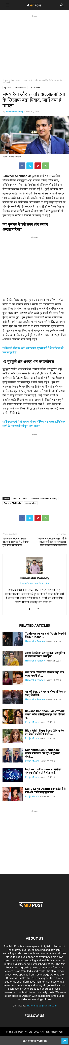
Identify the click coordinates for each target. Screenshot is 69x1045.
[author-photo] (34, 573)
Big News (15, 80)
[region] (34, 50)
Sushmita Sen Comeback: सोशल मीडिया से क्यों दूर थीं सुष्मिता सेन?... (43, 753)
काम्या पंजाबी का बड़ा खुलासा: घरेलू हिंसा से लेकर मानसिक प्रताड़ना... (45, 654)
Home (5, 80)
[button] (8, 5)
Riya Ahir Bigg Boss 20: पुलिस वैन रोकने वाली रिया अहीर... (44, 732)
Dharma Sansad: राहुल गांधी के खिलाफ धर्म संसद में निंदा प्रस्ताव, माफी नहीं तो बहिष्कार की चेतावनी (51, 541)
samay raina (30, 503)
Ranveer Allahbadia (12, 503)
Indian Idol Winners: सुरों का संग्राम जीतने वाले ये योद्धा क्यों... (43, 771)
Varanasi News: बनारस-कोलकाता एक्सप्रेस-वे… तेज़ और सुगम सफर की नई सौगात (16, 541)
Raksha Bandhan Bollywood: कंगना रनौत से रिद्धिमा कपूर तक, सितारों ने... (45, 714)
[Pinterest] (37, 165)
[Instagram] (38, 609)
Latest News (35, 88)
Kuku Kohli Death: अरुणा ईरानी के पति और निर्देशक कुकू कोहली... (45, 790)
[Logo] (34, 928)
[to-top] (64, 1039)
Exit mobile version (34, 1040)
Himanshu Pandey (14, 111)
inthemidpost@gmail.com (42, 1005)
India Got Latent (20, 498)
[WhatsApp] (45, 165)
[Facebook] (22, 165)
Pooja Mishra (32, 722)
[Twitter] (29, 165)
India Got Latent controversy (44, 498)
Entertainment (20, 88)
